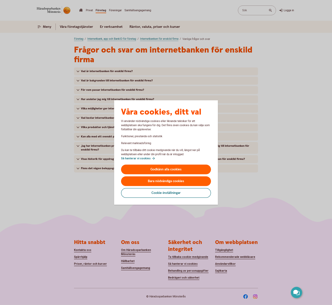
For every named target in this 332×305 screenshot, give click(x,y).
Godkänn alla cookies (166, 169)
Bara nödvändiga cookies (166, 181)
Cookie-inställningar (166, 193)
